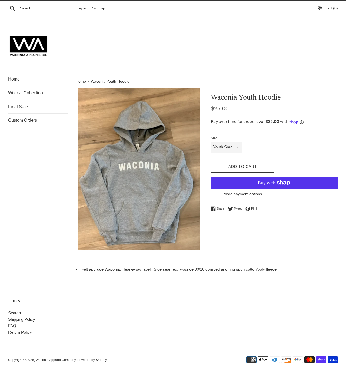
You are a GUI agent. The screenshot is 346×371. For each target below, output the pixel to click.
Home (14, 79)
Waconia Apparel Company (56, 360)
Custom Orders (22, 120)
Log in (81, 8)
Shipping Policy (21, 319)
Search (14, 312)
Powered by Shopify (92, 360)
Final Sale (18, 106)
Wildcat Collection (25, 93)
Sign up (98, 8)
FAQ (12, 325)
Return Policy (20, 332)
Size (214, 138)
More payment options (243, 194)
